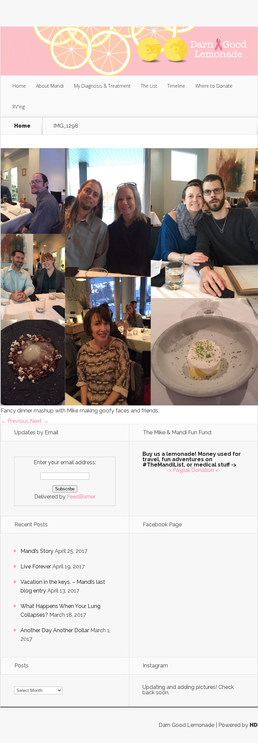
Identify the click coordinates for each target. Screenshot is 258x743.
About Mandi (50, 86)
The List (149, 86)
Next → (39, 421)
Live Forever (35, 566)
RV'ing (18, 106)
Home (19, 86)
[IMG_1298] (129, 403)
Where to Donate (213, 86)
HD (254, 725)
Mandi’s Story (36, 551)
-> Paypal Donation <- (193, 470)
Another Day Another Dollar (54, 630)
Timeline (176, 86)
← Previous (15, 421)
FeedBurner (81, 496)
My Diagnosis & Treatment (102, 86)
